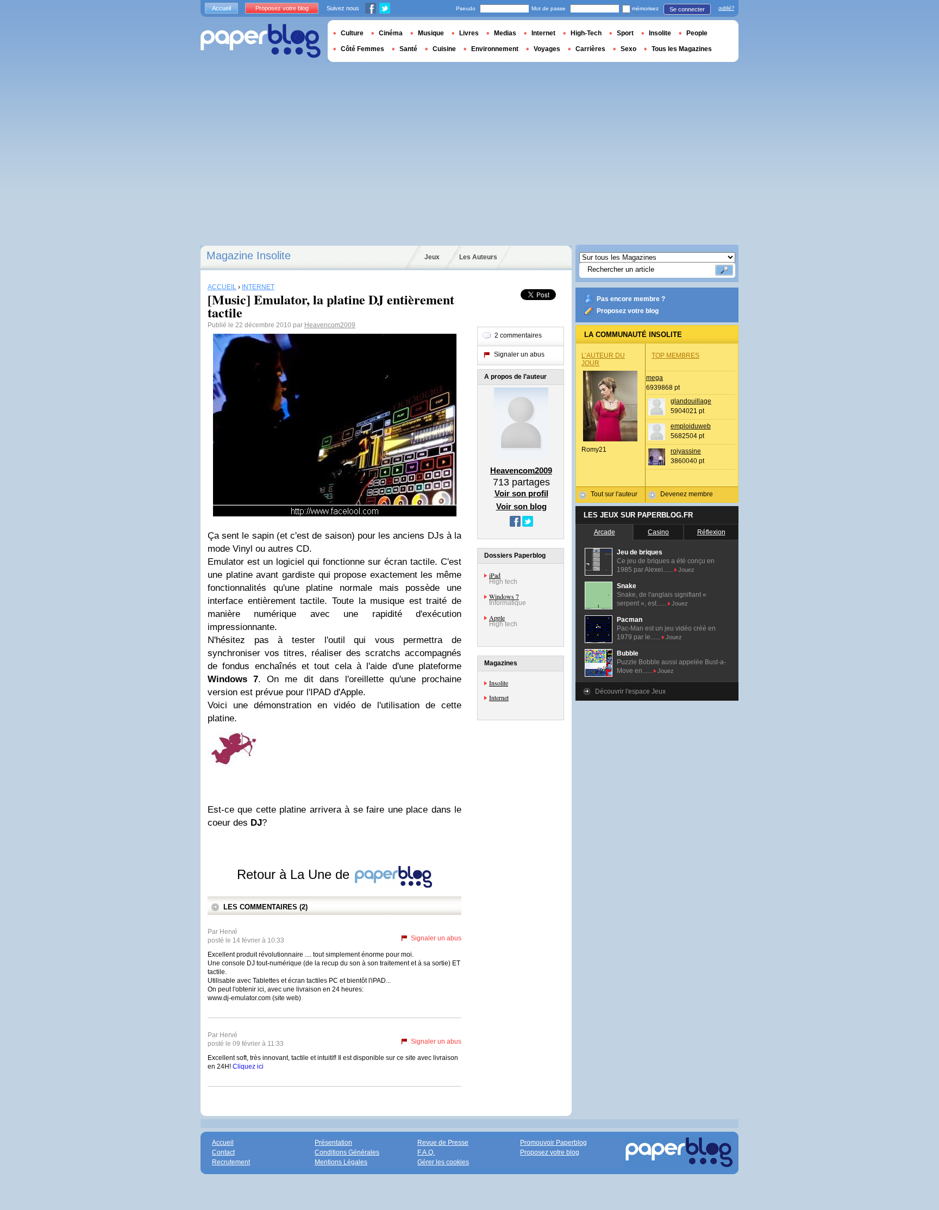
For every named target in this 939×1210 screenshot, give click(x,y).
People (697, 33)
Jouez (686, 569)
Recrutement (231, 1162)
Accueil (221, 8)
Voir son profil (521, 493)
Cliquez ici (248, 1066)
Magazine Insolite (248, 255)
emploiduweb (691, 426)
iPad (494, 575)
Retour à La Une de (295, 874)
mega (654, 378)
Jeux (432, 257)
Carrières (590, 49)
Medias (505, 33)
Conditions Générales (347, 1152)
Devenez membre (686, 494)
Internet (499, 697)
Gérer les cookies (443, 1162)
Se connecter (687, 9)
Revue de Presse (442, 1142)
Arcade (604, 532)
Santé (408, 49)
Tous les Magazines (682, 49)
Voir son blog (521, 506)
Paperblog (261, 41)
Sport (625, 33)
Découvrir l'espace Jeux (630, 691)
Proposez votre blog (628, 311)
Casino (658, 532)
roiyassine (686, 451)
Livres (469, 33)
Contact (223, 1152)
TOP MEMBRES (675, 355)
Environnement (494, 49)
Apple (497, 617)
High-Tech (586, 33)
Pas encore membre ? (631, 299)
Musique (431, 33)
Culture (352, 33)
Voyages (547, 49)
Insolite (498, 682)
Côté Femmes (362, 49)
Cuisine (444, 49)
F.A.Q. (426, 1152)
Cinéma (391, 33)
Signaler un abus (436, 938)
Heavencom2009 (329, 325)
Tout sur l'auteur (614, 494)
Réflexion (711, 532)
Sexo (628, 49)
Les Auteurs (478, 257)
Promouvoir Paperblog (553, 1142)
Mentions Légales (341, 1162)
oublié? (726, 8)
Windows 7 (504, 596)
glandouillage (691, 401)
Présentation (333, 1142)
